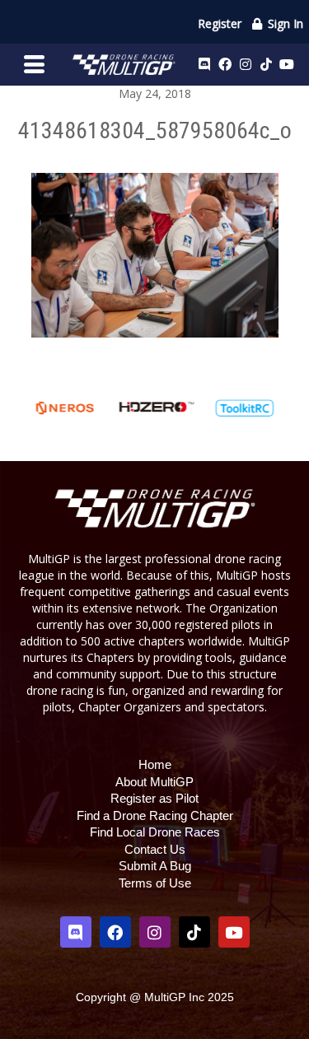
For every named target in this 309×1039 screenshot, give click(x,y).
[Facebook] (225, 64)
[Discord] (204, 64)
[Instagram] (245, 64)
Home (154, 764)
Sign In (284, 23)
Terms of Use (155, 883)
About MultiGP (154, 782)
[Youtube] (287, 64)
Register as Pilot (154, 798)
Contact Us (154, 849)
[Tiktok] (266, 64)
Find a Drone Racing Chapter (155, 815)
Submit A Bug (155, 866)
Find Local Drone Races (155, 832)
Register (219, 23)
